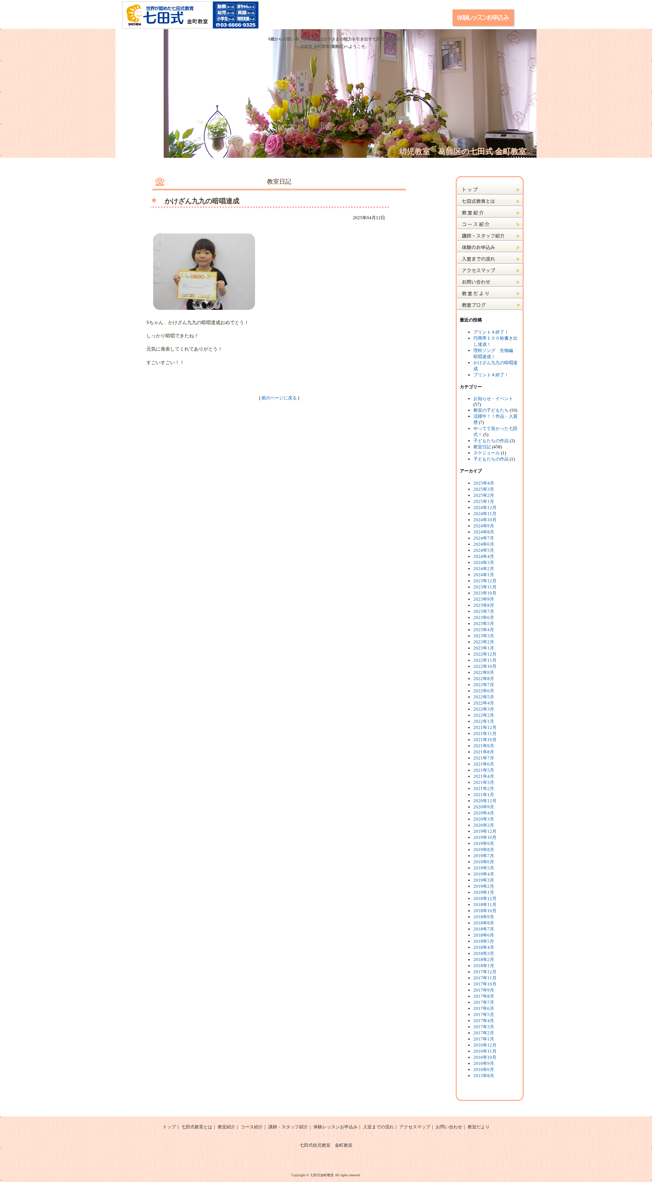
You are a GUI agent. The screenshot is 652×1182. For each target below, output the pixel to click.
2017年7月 (483, 1002)
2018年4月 (483, 947)
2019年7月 (483, 855)
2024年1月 (483, 574)
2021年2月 (483, 788)
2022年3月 (483, 709)
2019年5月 (483, 867)
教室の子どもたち (491, 410)
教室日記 (482, 446)
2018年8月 (483, 922)
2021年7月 (483, 758)
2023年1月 (483, 648)
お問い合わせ (449, 1126)
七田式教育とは (196, 1126)
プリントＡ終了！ (491, 332)
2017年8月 (483, 996)
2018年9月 (483, 916)
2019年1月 (483, 892)
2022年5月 (483, 696)
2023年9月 (483, 599)
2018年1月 (483, 965)
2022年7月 (483, 684)
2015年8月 (483, 1075)
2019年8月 (483, 849)
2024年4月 (483, 556)
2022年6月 (483, 690)
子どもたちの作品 (491, 440)
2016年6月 (483, 1069)
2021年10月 (484, 739)
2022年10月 (484, 666)
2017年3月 (483, 1026)
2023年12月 (484, 580)
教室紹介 (226, 1126)
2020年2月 (483, 825)
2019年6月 (483, 861)
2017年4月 (483, 1020)
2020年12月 (484, 800)
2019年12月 (484, 831)
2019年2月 (483, 886)
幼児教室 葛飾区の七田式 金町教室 (462, 151)
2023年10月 (484, 593)
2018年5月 (483, 941)
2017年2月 (483, 1032)
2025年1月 (483, 501)
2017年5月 (483, 1014)
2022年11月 (484, 660)
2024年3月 (483, 562)
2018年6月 (483, 935)
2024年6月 (483, 544)
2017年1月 (483, 1039)
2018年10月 (484, 910)
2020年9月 (483, 806)
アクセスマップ (414, 1126)
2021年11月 (484, 733)
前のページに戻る (279, 397)
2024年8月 (483, 531)
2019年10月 (484, 837)
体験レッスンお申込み (335, 1126)
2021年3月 (483, 782)
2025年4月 (483, 483)
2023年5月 (483, 623)
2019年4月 (483, 874)
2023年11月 (484, 586)
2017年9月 (483, 990)
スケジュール (486, 452)
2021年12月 (484, 727)
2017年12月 (484, 971)
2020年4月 (483, 812)
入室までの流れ (378, 1126)
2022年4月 (483, 703)
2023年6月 (483, 617)
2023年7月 (483, 611)
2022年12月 (484, 654)
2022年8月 (483, 678)
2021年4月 (483, 776)
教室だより (479, 1126)
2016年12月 (484, 1045)
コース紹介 (252, 1126)
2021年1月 (483, 794)
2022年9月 (483, 672)
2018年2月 (483, 959)
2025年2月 (483, 495)
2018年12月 (484, 898)
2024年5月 (483, 550)
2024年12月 (484, 507)
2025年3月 (483, 489)
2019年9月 (483, 843)
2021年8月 (483, 751)
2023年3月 (483, 635)
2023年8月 (483, 605)
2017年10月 (484, 984)
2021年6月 (483, 764)
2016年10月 (484, 1057)
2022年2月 (483, 715)
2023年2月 (483, 641)
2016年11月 (484, 1051)
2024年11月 (484, 513)
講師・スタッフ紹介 (288, 1126)
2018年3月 (483, 953)
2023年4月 (483, 629)
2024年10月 (484, 519)
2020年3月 (483, 819)
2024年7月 (483, 538)
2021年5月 (483, 770)
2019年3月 (483, 880)
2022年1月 (483, 721)
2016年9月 (483, 1063)
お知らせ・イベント (493, 398)
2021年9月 (483, 745)
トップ (169, 1126)
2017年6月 (483, 1008)
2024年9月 (483, 525)
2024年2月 (483, 568)
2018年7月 (483, 929)
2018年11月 (484, 904)
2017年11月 (484, 977)
